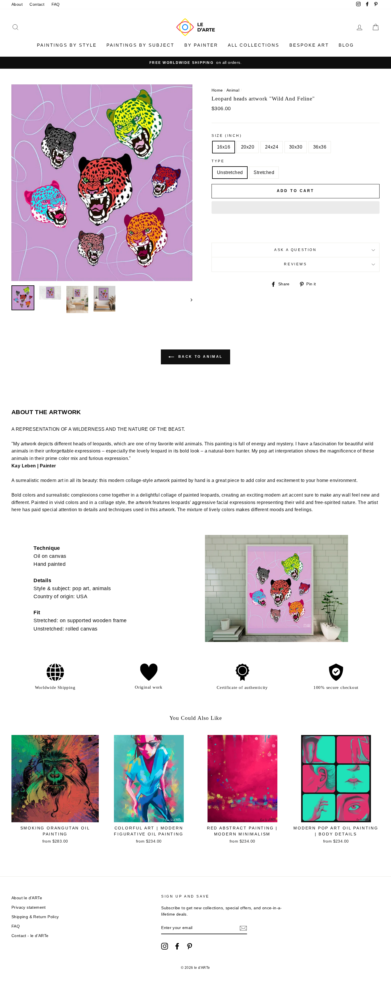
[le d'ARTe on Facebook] (177, 946)
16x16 (223, 147)
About (17, 4)
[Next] (188, 299)
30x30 (295, 147)
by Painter (201, 45)
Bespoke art (309, 45)
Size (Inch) (227, 136)
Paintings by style (67, 45)
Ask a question (295, 250)
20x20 (247, 147)
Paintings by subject (140, 45)
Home (217, 90)
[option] (195, 63)
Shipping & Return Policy (35, 917)
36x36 (319, 147)
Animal (232, 90)
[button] (296, 207)
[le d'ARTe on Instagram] (164, 946)
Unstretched (230, 172)
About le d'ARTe (26, 898)
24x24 (271, 147)
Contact (36, 4)
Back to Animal (199, 357)
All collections (253, 45)
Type (218, 161)
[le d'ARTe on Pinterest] (189, 946)
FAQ (56, 4)
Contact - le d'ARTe (30, 936)
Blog (346, 45)
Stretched (264, 172)
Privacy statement (28, 907)
